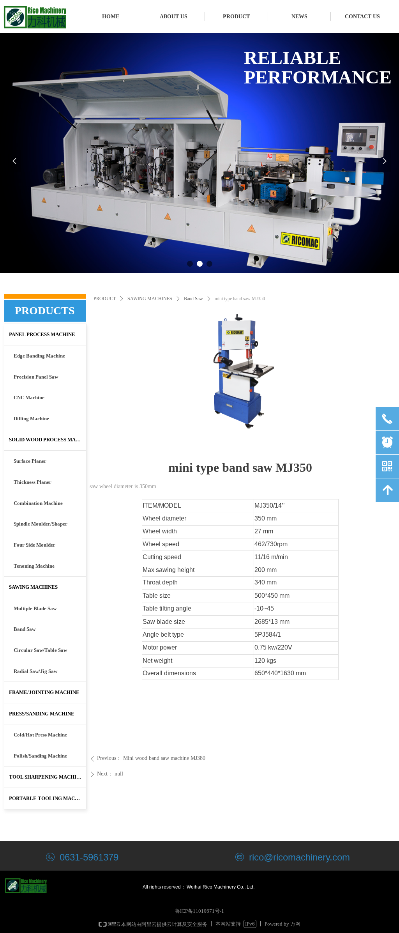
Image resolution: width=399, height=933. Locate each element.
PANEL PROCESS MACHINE (42, 334)
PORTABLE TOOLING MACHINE (47, 798)
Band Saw (193, 298)
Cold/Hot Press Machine (40, 735)
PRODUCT (105, 298)
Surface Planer (30, 461)
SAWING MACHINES (149, 298)
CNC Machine (29, 397)
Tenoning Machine (34, 566)
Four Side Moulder (34, 545)
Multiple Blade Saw (35, 608)
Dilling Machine (31, 418)
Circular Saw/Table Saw (40, 650)
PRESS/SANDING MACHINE (41, 714)
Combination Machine (38, 503)
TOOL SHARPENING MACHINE (46, 777)
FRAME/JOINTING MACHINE (44, 692)
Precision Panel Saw (36, 377)
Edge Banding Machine (39, 356)
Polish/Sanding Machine (40, 756)
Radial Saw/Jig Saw (35, 671)
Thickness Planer (32, 482)
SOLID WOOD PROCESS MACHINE (47, 440)
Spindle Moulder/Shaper (40, 524)
